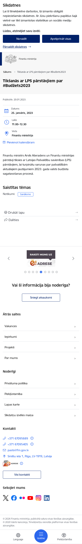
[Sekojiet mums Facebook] (14, 498)
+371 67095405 (18, 444)
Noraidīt (21, 39)
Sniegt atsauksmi (41, 297)
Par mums (11, 358)
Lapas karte (12, 404)
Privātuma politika (16, 383)
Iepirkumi (11, 336)
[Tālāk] (73, 258)
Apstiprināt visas (60, 39)
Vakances (11, 326)
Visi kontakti (22, 474)
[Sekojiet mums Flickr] (22, 498)
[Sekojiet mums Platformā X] (6, 498)
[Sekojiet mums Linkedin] (47, 498)
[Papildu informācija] (32, 438)
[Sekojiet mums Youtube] (30, 498)
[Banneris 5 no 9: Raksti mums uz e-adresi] (41, 258)
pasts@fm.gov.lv (18, 450)
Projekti (9, 347)
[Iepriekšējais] (8, 258)
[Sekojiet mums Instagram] (38, 498)
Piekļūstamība (13, 394)
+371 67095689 (18, 438)
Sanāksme (25, 194)
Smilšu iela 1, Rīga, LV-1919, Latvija (30, 456)
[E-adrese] (10, 463)
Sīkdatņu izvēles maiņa (19, 415)
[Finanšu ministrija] (36, 63)
